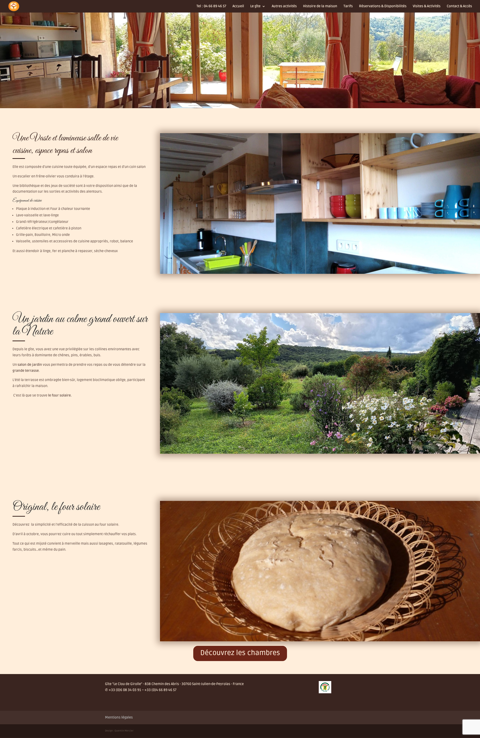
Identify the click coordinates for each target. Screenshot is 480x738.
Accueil (238, 6)
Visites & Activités (426, 6)
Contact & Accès (459, 6)
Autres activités (284, 6)
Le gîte (255, 6)
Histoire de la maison (320, 6)
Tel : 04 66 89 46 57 (211, 6)
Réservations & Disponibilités (382, 6)
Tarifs (348, 6)
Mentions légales (119, 717)
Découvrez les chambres (240, 653)
